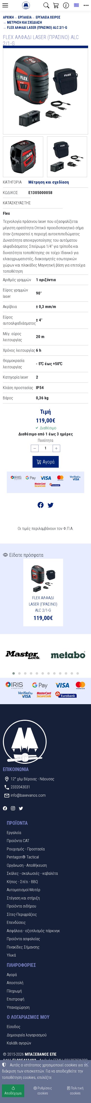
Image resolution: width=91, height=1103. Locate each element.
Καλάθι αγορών (19, 1043)
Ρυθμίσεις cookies (44, 1090)
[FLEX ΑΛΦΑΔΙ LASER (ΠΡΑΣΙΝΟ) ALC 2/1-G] (45, 91)
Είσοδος (13, 1026)
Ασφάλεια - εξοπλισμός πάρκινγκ (33, 930)
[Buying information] (66, 5)
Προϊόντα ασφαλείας (23, 938)
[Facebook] (5, 808)
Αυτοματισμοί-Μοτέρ (23, 889)
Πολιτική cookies (77, 1090)
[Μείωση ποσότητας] (35, 448)
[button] (46, 5)
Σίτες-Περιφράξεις (22, 914)
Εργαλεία (25, 17)
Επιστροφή (15, 999)
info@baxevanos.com (28, 795)
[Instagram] (13, 808)
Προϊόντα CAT (18, 840)
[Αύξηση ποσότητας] (56, 448)
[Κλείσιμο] (86, 1064)
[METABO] (68, 655)
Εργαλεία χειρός (48, 17)
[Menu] (5, 5)
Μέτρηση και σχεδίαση (24, 22)
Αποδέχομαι (13, 1093)
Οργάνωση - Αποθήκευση (27, 865)
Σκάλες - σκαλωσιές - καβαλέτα (32, 873)
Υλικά (11, 955)
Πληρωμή (14, 991)
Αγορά (48, 462)
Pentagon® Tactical (23, 857)
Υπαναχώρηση (18, 1007)
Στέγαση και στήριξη (23, 898)
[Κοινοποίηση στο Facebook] (41, 505)
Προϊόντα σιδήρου (21, 906)
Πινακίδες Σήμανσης (23, 947)
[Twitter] (21, 808)
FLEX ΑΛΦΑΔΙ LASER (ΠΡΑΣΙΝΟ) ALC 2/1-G (37, 28)
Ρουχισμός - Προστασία (26, 848)
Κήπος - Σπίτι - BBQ (22, 881)
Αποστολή (15, 982)
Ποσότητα (45, 440)
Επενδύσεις (16, 922)
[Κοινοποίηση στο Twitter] (51, 505)
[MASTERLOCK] (22, 655)
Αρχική (8, 17)
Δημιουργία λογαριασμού (27, 1034)
